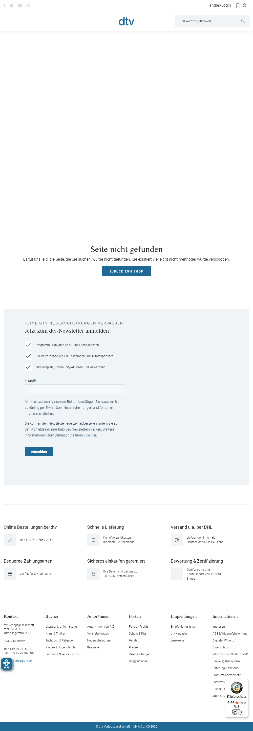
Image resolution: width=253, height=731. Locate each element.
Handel (133, 640)
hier (93, 435)
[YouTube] (20, 5)
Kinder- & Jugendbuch (60, 647)
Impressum (220, 626)
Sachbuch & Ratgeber (59, 640)
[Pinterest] (28, 5)
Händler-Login (219, 5)
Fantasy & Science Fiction (62, 654)
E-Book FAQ (220, 689)
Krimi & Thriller (55, 633)
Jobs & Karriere (222, 696)
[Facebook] (4, 5)
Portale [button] (135, 616)
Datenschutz (220, 647)
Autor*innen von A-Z (100, 626)
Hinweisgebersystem (226, 661)
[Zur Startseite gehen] (126, 21)
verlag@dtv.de (22, 660)
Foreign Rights (138, 626)
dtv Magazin (179, 633)
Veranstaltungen (98, 633)
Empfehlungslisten (183, 626)
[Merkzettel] (238, 5)
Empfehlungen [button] (184, 616)
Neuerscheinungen (99, 640)
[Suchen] (243, 21)
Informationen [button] (225, 616)
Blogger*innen (138, 661)
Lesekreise (177, 640)
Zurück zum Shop (127, 271)
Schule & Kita (137, 633)
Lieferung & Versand (225, 668)
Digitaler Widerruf (223, 640)
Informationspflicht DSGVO (230, 654)
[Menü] (6, 21)
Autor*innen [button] (98, 616)
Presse (133, 647)
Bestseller (93, 647)
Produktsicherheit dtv (226, 675)
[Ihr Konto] (245, 5)
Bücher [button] (51, 616)
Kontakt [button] (11, 616)
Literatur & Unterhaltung (61, 626)
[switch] (237, 712)
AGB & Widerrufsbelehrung (230, 633)
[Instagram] (11, 5)
